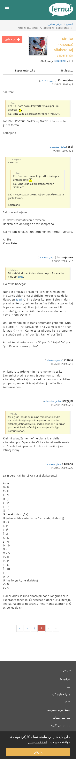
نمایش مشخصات (48, 80)
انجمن (69, 24)
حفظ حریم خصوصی (58, 710)
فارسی (66, 670)
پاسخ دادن (11, 39)
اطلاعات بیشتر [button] (37, 742)
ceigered (60, 61)
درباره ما (65, 679)
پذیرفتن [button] (38, 752)
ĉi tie (20, 276)
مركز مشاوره (54, 24)
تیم (68, 686)
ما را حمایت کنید (60, 694)
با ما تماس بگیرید (60, 725)
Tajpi (19, 299)
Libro (67, 702)
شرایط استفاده (61, 717)
